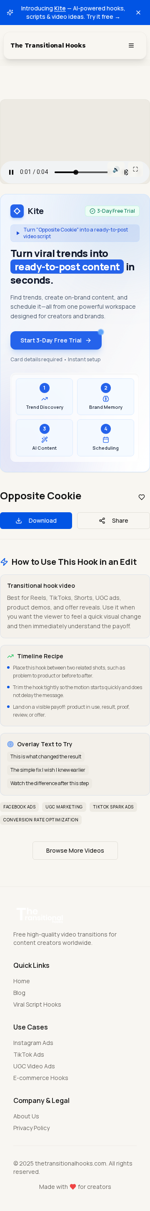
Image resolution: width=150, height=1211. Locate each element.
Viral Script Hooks (37, 1004)
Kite (60, 8)
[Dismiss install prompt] (133, 1110)
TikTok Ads (28, 1054)
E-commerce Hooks (40, 1078)
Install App (82, 1169)
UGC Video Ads (34, 1066)
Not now (75, 1191)
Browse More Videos (75, 850)
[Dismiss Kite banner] (138, 13)
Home (21, 981)
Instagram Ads (33, 1043)
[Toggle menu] (131, 45)
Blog (19, 993)
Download (43, 520)
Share (120, 520)
